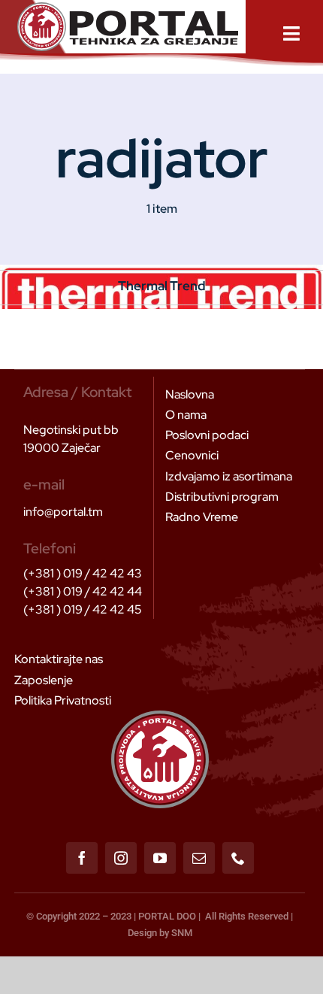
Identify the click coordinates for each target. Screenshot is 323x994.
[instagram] (121, 858)
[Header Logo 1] (127, 8)
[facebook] (82, 858)
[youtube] (160, 858)
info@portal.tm (63, 512)
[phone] (238, 858)
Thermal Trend (162, 285)
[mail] (199, 858)
